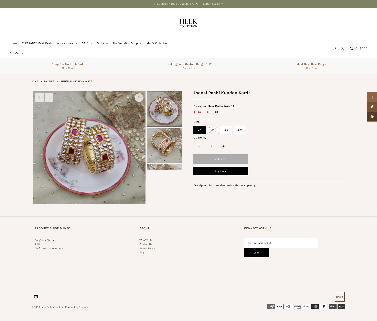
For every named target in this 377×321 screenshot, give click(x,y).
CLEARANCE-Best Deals (37, 43)
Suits (101, 43)
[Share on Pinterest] (372, 117)
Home (13, 43)
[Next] (49, 97)
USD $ (339, 297)
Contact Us (145, 244)
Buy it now (221, 171)
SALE (85, 43)
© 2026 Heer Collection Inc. (47, 306)
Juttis (38, 244)
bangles (49, 81)
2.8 (226, 129)
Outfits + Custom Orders (49, 248)
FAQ (141, 252)
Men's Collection (157, 43)
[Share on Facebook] (372, 97)
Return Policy (147, 248)
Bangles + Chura (44, 240)
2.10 (239, 129)
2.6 (213, 129)
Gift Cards (16, 53)
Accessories (65, 43)
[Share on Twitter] (372, 107)
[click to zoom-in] (139, 97)
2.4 (199, 129)
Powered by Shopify (76, 306)
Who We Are (146, 240)
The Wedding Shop (126, 43)
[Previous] (39, 97)
